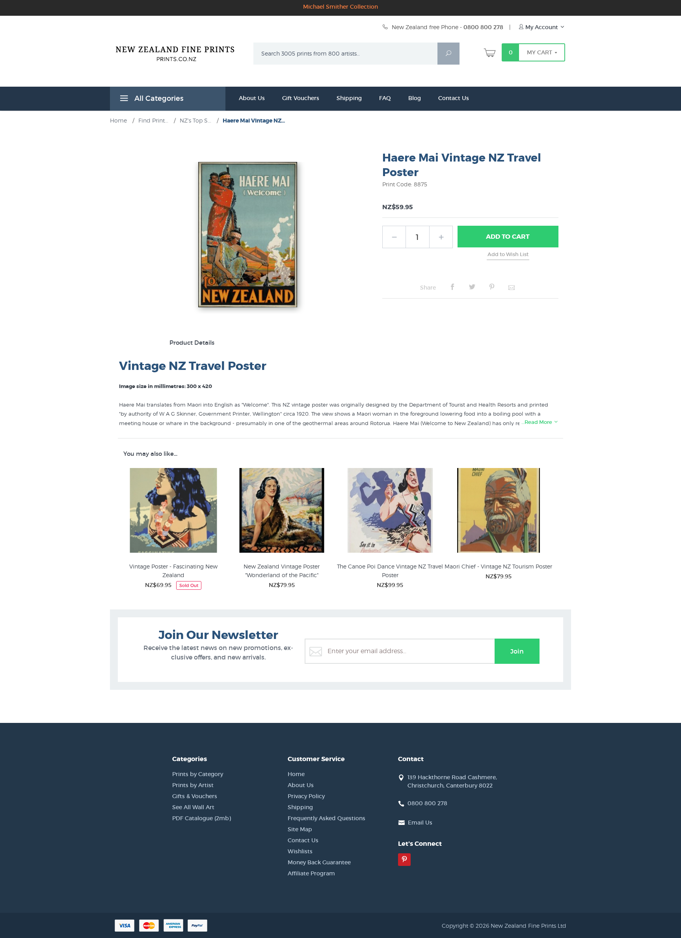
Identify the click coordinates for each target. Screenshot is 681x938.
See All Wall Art (193, 807)
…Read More (537, 422)
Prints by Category (197, 774)
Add (508, 236)
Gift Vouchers (300, 98)
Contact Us (453, 98)
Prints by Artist (193, 785)
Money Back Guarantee (319, 862)
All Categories (157, 98)
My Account (542, 27)
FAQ (385, 98)
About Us (252, 98)
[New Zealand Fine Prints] (180, 52)
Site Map (300, 829)
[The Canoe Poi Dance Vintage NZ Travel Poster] (390, 512)
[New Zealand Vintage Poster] (281, 512)
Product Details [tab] (191, 342)
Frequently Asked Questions (326, 818)
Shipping (349, 98)
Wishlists (300, 851)
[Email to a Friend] (511, 287)
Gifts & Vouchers (194, 796)
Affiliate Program (311, 873)
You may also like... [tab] (150, 453)
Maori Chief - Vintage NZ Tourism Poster (498, 566)
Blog (414, 98)
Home (296, 774)
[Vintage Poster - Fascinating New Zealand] (173, 512)
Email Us (420, 822)
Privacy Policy (306, 796)
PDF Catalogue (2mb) (201, 818)
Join (517, 651)
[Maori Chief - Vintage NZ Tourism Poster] (498, 512)
